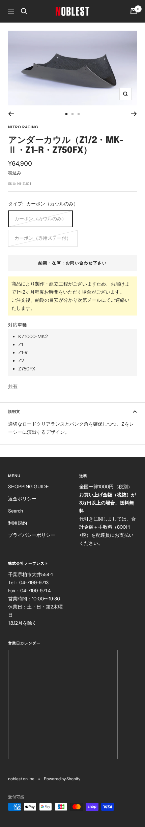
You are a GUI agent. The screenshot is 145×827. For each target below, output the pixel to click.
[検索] (24, 11)
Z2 (21, 361)
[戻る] (11, 113)
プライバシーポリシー (31, 535)
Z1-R (23, 353)
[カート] (133, 11)
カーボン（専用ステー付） (42, 238)
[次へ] (134, 113)
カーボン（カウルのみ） (40, 219)
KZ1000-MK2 (33, 336)
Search (15, 511)
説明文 (14, 411)
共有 (13, 386)
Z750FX (26, 369)
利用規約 (17, 523)
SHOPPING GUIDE (28, 487)
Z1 (20, 344)
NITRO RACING (23, 127)
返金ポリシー (22, 499)
